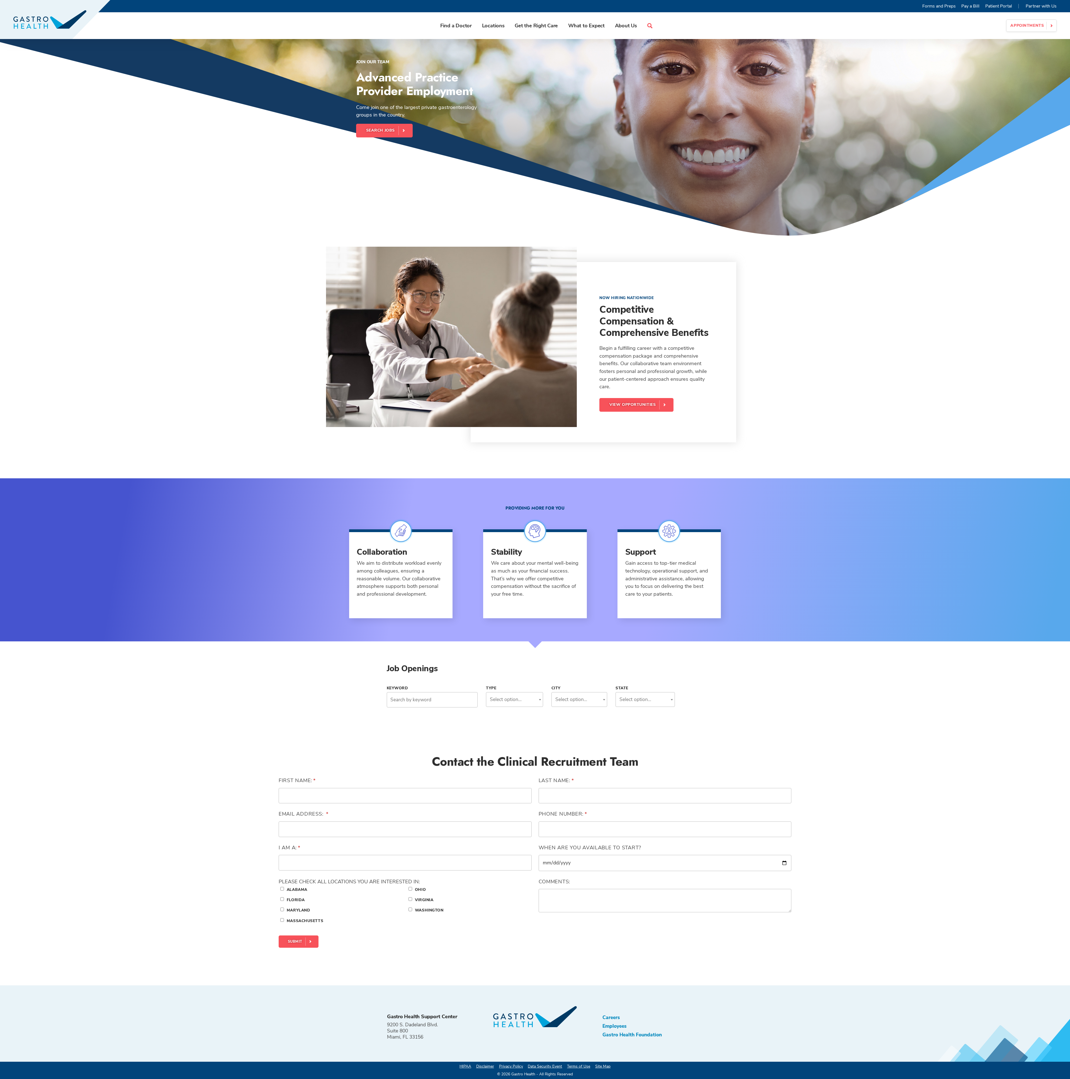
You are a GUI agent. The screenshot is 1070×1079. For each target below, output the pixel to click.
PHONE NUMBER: (577, 813)
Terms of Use (578, 1066)
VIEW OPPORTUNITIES (632, 404)
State (622, 688)
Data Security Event (545, 1066)
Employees (614, 1026)
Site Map (603, 1066)
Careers (611, 1017)
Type (491, 688)
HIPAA (465, 1066)
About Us (626, 25)
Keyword (397, 688)
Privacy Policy (511, 1066)
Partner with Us (1041, 6)
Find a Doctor (456, 25)
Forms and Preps (939, 6)
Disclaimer (485, 1066)
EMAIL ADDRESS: (317, 813)
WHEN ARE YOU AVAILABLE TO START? (590, 847)
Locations (493, 25)
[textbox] (514, 699)
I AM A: (304, 847)
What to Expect (586, 25)
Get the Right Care (536, 25)
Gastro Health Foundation (632, 1035)
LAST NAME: (570, 780)
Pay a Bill (970, 6)
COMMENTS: (554, 881)
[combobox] (514, 699)
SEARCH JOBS (380, 130)
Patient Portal (998, 6)
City (556, 688)
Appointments (1027, 25)
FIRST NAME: (311, 780)
